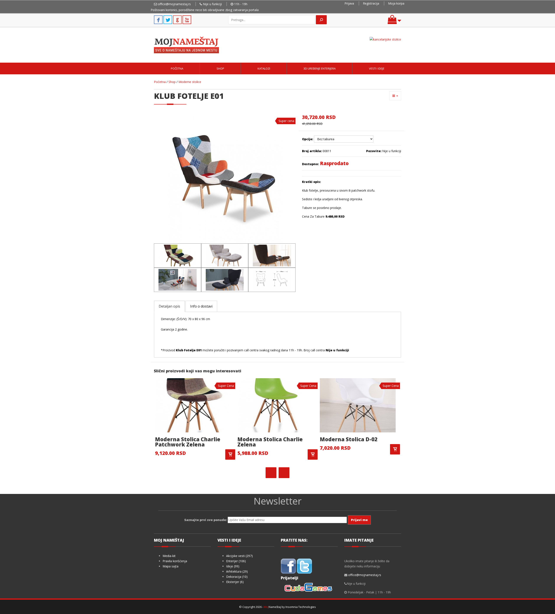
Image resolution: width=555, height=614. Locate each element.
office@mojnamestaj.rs (174, 4)
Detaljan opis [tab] (169, 306)
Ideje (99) (232, 566)
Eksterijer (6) (235, 582)
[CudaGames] (309, 588)
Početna (177, 68)
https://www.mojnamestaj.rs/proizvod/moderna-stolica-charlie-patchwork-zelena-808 (230, 454)
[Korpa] (394, 22)
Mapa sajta (170, 566)
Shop (220, 68)
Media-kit (169, 556)
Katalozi (264, 68)
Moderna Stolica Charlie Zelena (270, 442)
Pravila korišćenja (175, 561)
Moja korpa (396, 3)
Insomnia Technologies (301, 607)
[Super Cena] (193, 405)
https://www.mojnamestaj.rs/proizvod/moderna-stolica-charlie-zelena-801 (313, 454)
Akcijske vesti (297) (239, 556)
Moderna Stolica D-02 (348, 439)
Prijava (349, 3)
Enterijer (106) (236, 561)
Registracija (371, 3)
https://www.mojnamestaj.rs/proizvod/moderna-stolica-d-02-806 (395, 449)
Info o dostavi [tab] (201, 306)
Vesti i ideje (376, 68)
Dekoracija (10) (237, 577)
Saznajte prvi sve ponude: (205, 520)
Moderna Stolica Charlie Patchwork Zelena (187, 442)
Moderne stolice (189, 82)
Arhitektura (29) (237, 571)
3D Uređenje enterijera (320, 68)
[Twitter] (304, 566)
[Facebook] (288, 566)
